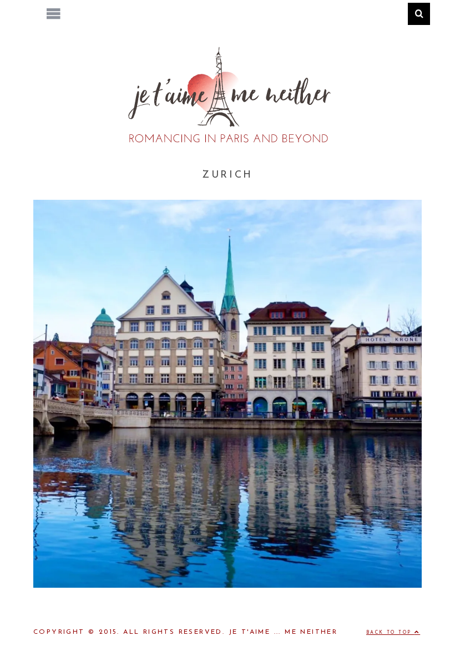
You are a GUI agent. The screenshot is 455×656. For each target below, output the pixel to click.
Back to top (390, 632)
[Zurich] (227, 585)
